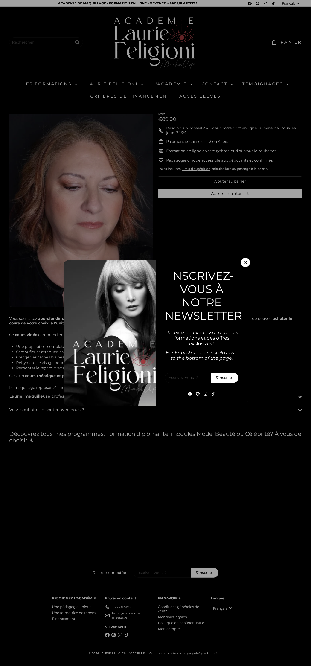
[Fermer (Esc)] (245, 262)
